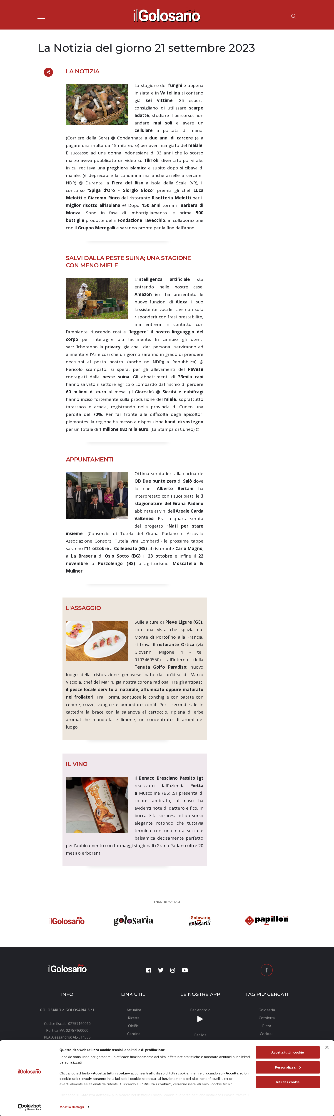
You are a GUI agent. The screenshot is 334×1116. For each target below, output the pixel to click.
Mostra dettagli (72, 1107)
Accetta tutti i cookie (287, 1052)
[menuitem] (134, 1010)
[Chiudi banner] (327, 1047)
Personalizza (285, 1067)
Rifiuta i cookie (287, 1082)
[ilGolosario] (167, 14)
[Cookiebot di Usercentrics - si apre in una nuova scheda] (29, 1107)
